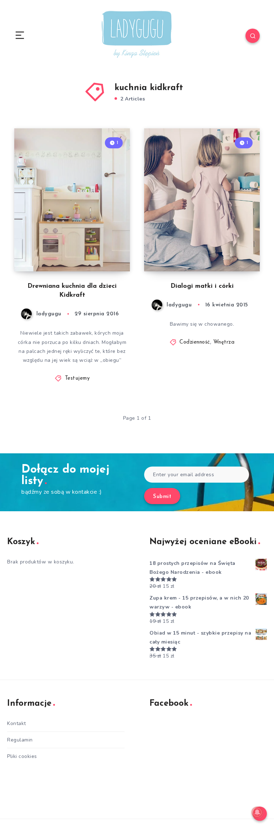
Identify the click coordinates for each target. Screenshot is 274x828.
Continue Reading (105, 251)
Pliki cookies (22, 756)
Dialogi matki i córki (202, 286)
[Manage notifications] (257, 812)
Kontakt (16, 723)
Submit (162, 496)
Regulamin (20, 739)
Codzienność (194, 342)
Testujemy (77, 378)
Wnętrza (224, 342)
